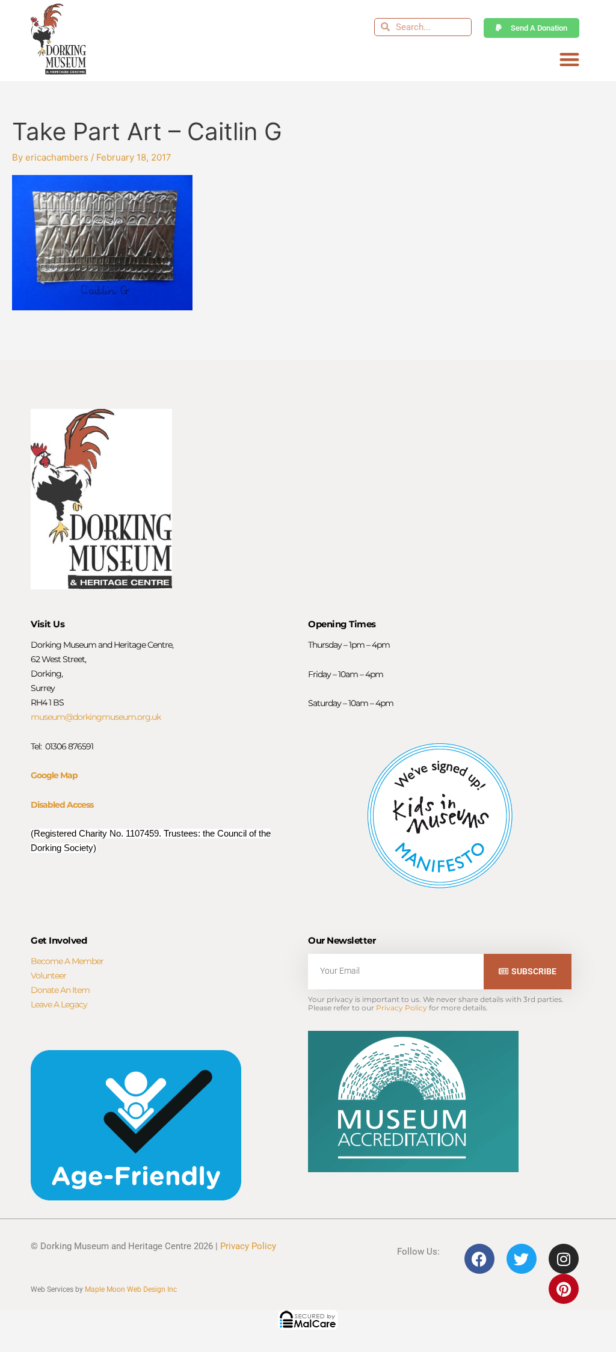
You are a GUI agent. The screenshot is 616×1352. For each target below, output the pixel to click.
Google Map (54, 775)
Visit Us (47, 624)
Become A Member (67, 961)
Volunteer (48, 975)
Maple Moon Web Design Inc (131, 1289)
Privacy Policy (401, 1007)
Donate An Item (60, 990)
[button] (569, 60)
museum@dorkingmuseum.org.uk (96, 716)
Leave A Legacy (59, 1004)
